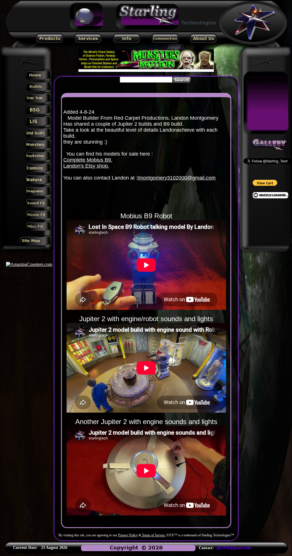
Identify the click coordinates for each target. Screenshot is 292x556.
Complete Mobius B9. (87, 160)
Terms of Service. (153, 535)
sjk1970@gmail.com (233, 548)
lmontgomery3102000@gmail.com (176, 178)
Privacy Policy (128, 535)
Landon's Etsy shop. (86, 166)
